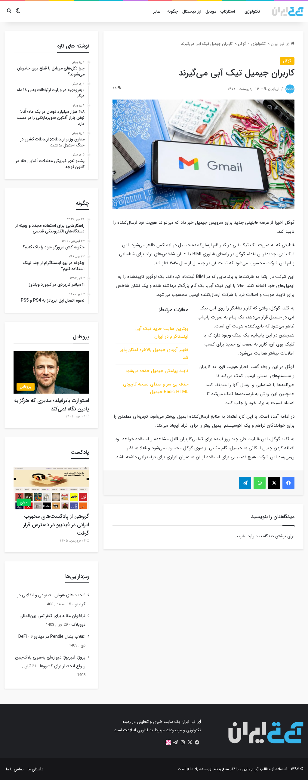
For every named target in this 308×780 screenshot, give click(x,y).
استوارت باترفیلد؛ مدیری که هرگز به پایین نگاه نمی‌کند (51, 404)
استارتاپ (227, 11)
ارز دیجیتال (191, 11)
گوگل (242, 44)
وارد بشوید (245, 536)
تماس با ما (14, 769)
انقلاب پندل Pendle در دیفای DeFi (51, 636)
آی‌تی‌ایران (275, 89)
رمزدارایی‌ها (77, 576)
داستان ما (35, 769)
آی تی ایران (281, 44)
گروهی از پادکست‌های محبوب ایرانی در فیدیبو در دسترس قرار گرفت (56, 524)
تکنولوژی (252, 11)
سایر (157, 11)
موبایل (210, 11)
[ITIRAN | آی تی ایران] (287, 11)
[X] (190, 742)
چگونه (172, 11)
